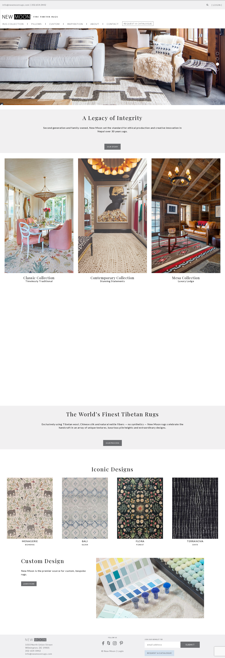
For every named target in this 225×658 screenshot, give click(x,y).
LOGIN (217, 5)
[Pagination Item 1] (217, 53)
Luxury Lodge (186, 281)
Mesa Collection (186, 277)
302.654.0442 (38, 5)
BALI (85, 541)
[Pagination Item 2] (217, 58)
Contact (113, 24)
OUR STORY (112, 147)
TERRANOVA (195, 541)
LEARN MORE (29, 584)
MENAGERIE (30, 541)
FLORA (140, 541)
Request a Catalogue (138, 23)
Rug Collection (13, 24)
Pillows (36, 24)
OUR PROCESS (112, 443)
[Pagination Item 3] (217, 64)
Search (206, 6)
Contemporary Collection (112, 277)
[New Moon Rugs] (30, 16)
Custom (54, 24)
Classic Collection (39, 277)
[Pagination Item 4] (217, 69)
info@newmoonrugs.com (15, 5)
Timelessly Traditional (39, 281)
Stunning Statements (112, 281)
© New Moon (108, 651)
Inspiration (75, 24)
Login (121, 651)
